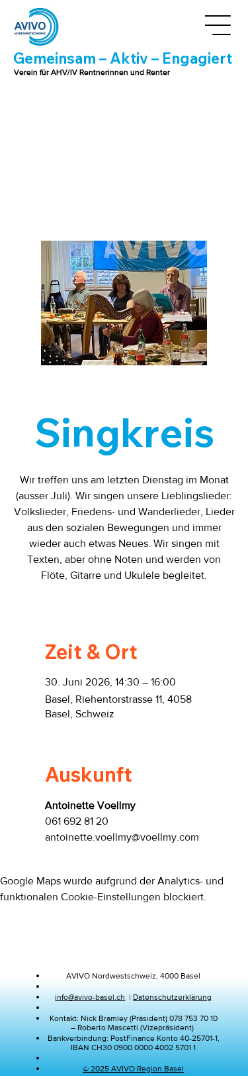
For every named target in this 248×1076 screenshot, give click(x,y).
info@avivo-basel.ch (90, 997)
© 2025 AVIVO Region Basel (133, 1068)
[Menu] (218, 25)
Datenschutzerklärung (172, 997)
